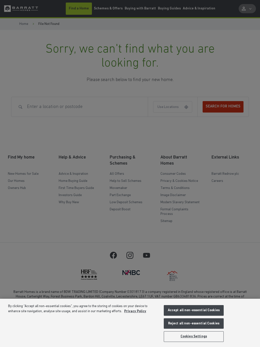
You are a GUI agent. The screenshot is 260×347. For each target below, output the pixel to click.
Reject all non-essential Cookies (193, 323)
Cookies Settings (194, 336)
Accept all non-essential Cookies (194, 310)
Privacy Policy (135, 311)
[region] (130, 323)
